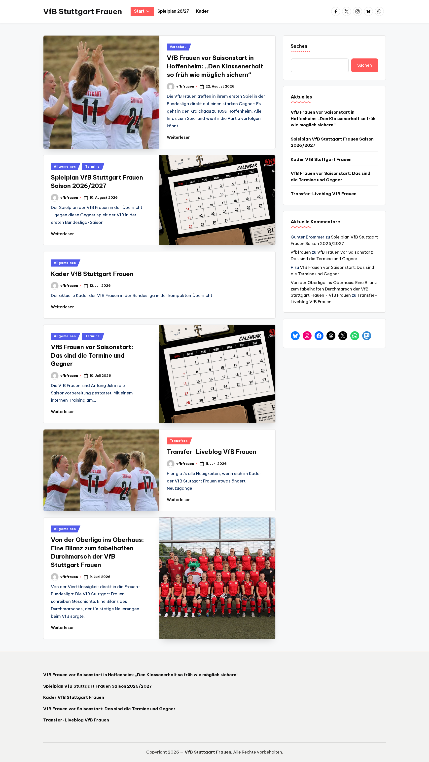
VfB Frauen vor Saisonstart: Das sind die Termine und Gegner (92, 355)
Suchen (299, 46)
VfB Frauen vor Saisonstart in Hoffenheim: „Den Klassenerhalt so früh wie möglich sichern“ (215, 66)
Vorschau (178, 47)
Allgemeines (65, 166)
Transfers (178, 441)
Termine (92, 166)
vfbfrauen (301, 252)
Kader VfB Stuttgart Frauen (92, 274)
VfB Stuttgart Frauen (82, 11)
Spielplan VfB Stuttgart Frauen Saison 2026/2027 (332, 142)
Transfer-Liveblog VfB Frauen (211, 451)
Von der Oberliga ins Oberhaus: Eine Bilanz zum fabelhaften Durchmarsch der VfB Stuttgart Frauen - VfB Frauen (334, 289)
